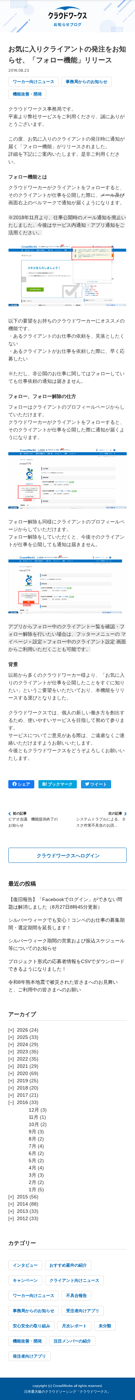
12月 (34, 1110)
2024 (22, 1044)
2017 (22, 1095)
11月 (33, 1117)
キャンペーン (25, 1280)
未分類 (105, 1326)
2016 (22, 1102)
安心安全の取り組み (31, 1326)
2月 (32, 1182)
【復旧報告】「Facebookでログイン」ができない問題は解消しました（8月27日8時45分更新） (65, 903)
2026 (22, 1030)
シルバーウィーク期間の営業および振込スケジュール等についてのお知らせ (66, 944)
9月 (32, 1131)
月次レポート (74, 1326)
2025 (22, 1037)
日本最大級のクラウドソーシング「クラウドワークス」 (67, 1391)
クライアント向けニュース (74, 1280)
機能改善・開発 (27, 94)
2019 (22, 1080)
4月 (32, 1168)
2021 (22, 1066)
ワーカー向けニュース (33, 81)
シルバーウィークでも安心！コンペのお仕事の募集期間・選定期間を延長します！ (66, 923)
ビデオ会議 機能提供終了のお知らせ (33, 822)
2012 (22, 1218)
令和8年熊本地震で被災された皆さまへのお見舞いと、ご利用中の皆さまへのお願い (63, 985)
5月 (32, 1160)
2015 (22, 1196)
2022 (22, 1059)
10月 (34, 1124)
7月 (32, 1146)
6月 (32, 1153)
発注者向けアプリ (29, 1356)
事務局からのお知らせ (86, 81)
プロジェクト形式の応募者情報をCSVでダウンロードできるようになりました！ (66, 965)
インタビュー (25, 1265)
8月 (32, 1139)
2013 (22, 1211)
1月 (32, 1189)
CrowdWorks (63, 1386)
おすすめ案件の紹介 (68, 1265)
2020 (22, 1073)
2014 (22, 1204)
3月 (32, 1175)
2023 (22, 1051)
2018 (22, 1088)
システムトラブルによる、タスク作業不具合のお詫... (101, 822)
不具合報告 (76, 1295)
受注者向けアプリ (82, 1310)
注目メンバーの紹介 (72, 1341)
